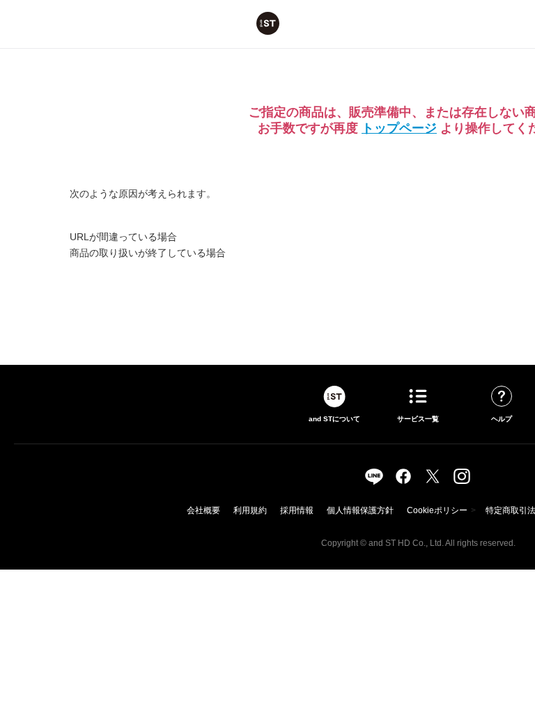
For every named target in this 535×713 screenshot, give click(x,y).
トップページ (399, 128)
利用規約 (250, 510)
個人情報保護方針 (360, 510)
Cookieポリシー (437, 510)
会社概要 (203, 510)
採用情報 (296, 510)
